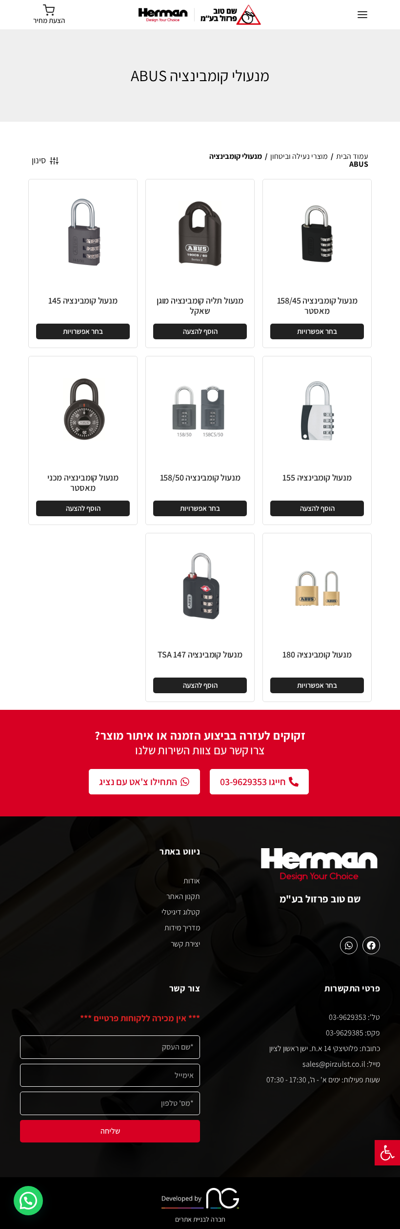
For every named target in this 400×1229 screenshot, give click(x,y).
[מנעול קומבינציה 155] (317, 410)
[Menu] (362, 14)
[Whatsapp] (349, 945)
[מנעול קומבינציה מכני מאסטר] (83, 410)
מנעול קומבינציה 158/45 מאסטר (317, 306)
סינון (39, 160)
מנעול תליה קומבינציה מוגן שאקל (200, 306)
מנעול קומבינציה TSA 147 (200, 654)
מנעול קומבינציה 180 (316, 654)
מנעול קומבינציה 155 (316, 477)
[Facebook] (371, 945)
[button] (387, 1152)
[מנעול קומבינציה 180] (317, 587)
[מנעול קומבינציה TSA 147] (200, 587)
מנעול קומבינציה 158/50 (200, 477)
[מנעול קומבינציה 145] (83, 233)
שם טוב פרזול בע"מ (320, 898)
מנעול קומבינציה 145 (82, 300)
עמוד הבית (352, 156)
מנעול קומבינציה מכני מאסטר (83, 483)
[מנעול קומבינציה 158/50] (200, 410)
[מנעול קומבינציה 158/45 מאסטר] (317, 233)
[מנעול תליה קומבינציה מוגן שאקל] (200, 233)
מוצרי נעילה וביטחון (299, 156)
